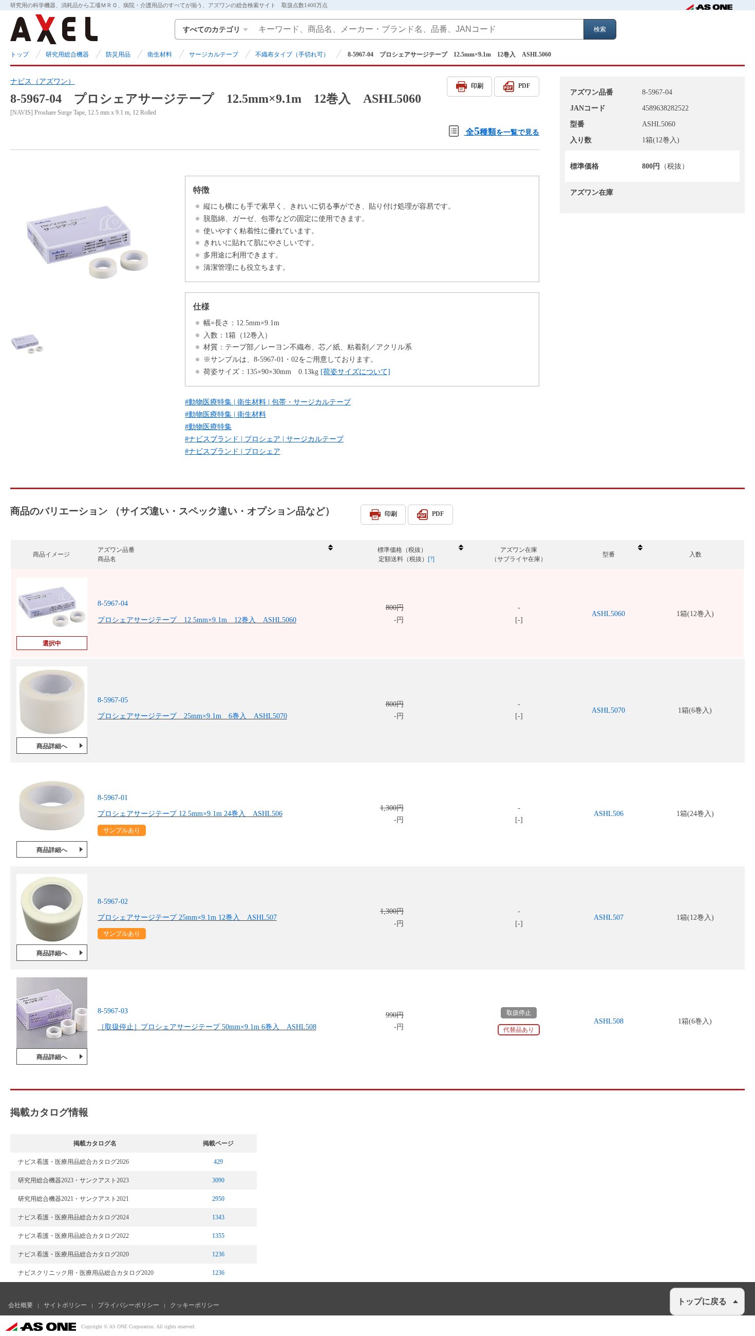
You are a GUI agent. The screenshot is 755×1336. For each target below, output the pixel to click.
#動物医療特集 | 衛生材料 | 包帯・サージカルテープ (268, 402)
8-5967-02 (113, 901)
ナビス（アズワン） (42, 81)
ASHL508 (609, 1021)
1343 (218, 1217)
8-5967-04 (113, 603)
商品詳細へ (51, 746)
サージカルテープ (213, 54)
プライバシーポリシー (128, 1305)
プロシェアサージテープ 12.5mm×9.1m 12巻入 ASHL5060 (197, 620)
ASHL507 (609, 917)
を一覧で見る (502, 130)
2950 (218, 1198)
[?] (431, 559)
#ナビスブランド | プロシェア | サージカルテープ (264, 439)
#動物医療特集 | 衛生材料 (225, 414)
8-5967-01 (113, 798)
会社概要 (20, 1305)
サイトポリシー (65, 1305)
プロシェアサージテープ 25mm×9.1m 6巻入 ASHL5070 (192, 716)
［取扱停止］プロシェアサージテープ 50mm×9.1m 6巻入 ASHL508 (207, 1027)
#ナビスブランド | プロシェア (232, 451)
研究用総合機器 (67, 54)
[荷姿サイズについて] (355, 372)
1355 (218, 1235)
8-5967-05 (113, 700)
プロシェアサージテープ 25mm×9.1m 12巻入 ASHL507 (187, 917)
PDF (524, 85)
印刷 (477, 85)
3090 (218, 1180)
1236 (218, 1254)
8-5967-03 (113, 1011)
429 (218, 1161)
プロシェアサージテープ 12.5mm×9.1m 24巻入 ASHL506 (190, 814)
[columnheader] (214, 554)
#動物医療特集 (208, 427)
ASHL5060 (608, 614)
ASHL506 (609, 814)
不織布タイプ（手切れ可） (292, 54)
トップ (19, 54)
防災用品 (118, 54)
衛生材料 (159, 54)
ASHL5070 (608, 710)
